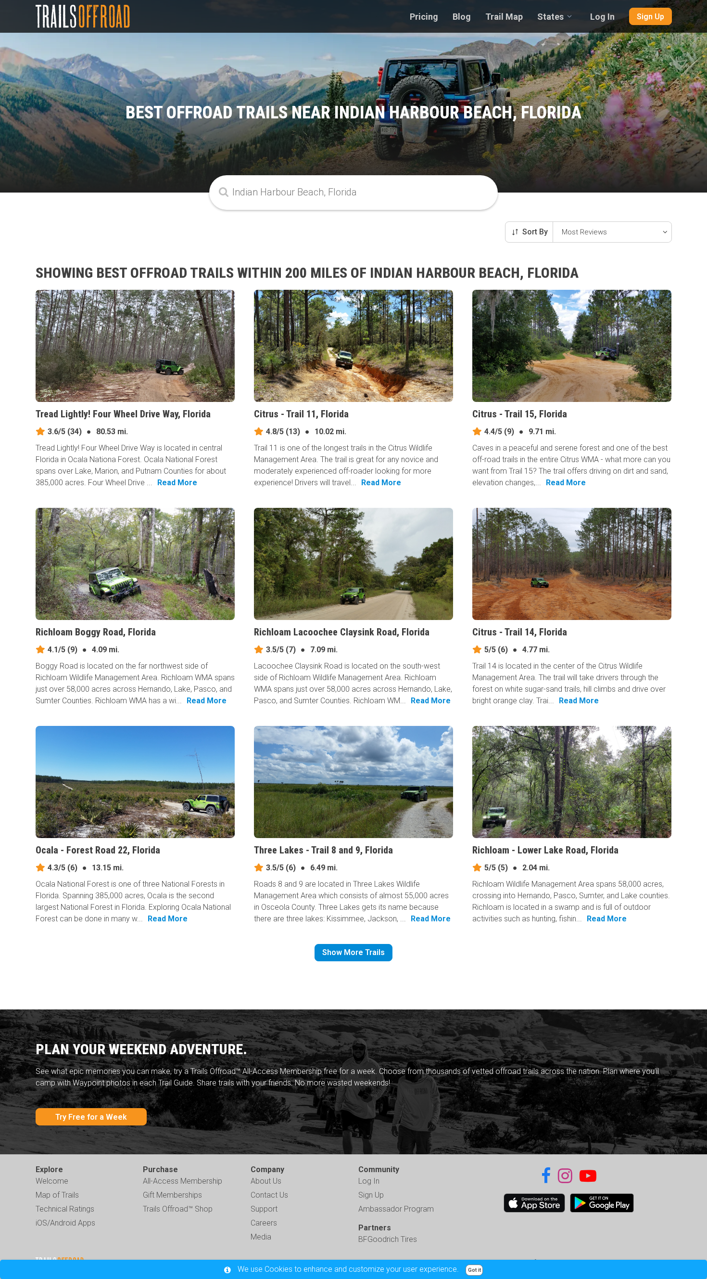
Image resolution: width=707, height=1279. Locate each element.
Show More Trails (353, 952)
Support (264, 1209)
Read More (177, 482)
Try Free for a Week (91, 1117)
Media (261, 1236)
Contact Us (269, 1195)
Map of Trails (57, 1195)
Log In (602, 17)
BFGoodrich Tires (387, 1239)
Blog (462, 17)
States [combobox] (550, 17)
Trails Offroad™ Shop (178, 1209)
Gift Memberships (172, 1195)
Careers (264, 1222)
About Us (266, 1181)
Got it (474, 1270)
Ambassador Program (396, 1209)
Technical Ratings (65, 1209)
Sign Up (650, 16)
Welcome (52, 1181)
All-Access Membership (182, 1181)
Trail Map (504, 17)
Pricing (424, 17)
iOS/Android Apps (65, 1222)
